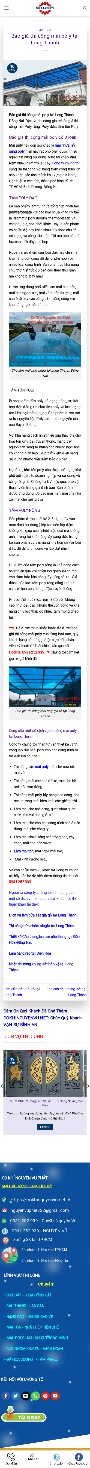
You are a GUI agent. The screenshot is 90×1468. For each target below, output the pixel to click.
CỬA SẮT (13, 1295)
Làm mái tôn (23, 851)
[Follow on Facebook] (5, 1396)
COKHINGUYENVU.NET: (26, 1017)
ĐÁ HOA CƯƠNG (19, 1359)
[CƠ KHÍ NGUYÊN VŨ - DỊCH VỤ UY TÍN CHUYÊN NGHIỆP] (45, 8)
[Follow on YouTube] (55, 1396)
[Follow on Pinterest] (45, 1396)
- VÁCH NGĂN (52, 1349)
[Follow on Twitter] (15, 1396)
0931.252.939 (25, 1231)
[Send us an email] (25, 1396)
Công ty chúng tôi (66, 163)
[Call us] (35, 1396)
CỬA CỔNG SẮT (39, 1295)
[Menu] (6, 8)
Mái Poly (45, 29)
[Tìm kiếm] (85, 8)
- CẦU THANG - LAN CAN (24, 1306)
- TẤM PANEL (47, 1359)
